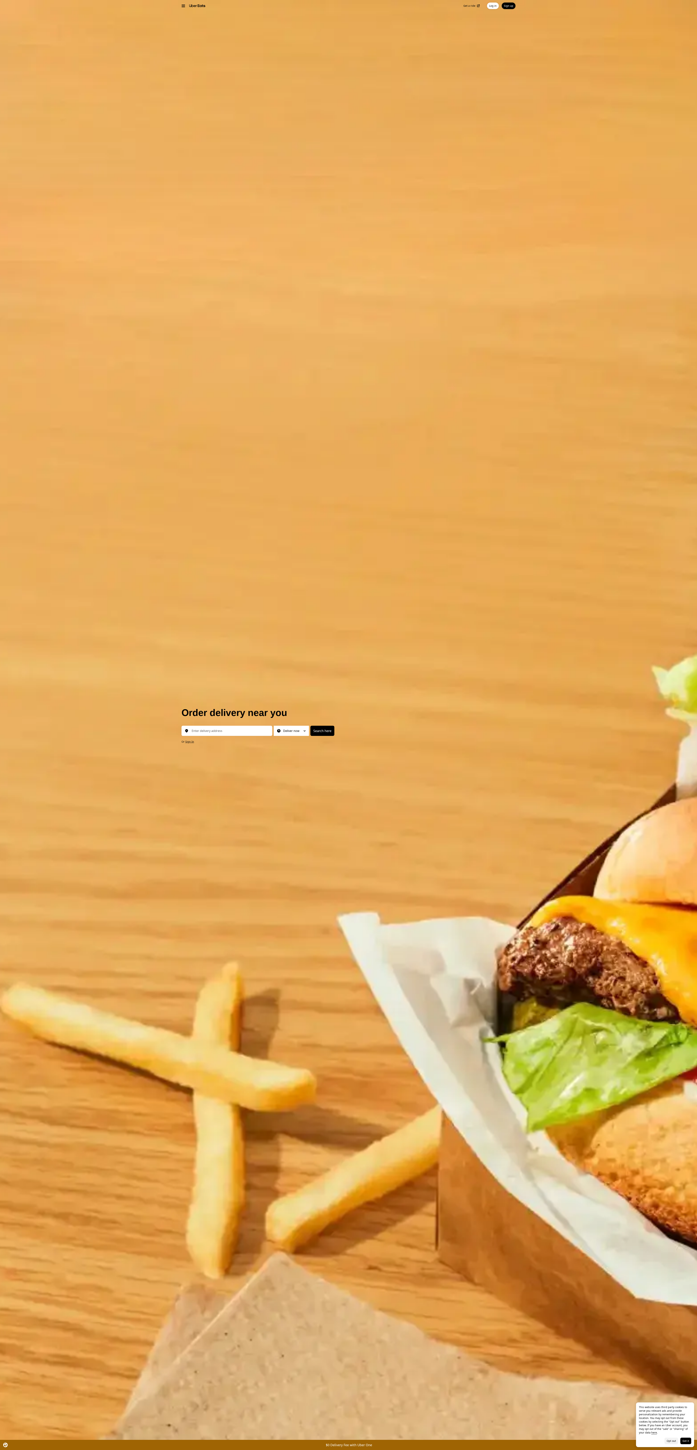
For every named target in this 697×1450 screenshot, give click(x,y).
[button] (291, 731)
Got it (685, 1441)
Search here (322, 731)
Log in (493, 5)
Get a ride (469, 5)
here (654, 1432)
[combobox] (230, 730)
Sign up (508, 5)
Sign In (189, 741)
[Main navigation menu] (183, 5)
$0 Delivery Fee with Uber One (349, 1445)
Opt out (671, 1441)
